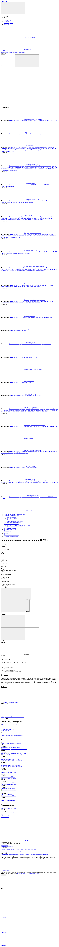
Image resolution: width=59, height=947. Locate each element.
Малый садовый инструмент (33, 482)
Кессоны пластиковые (15, 168)
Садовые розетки (10, 270)
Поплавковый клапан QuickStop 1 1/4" (11, 729)
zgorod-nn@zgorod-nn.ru (7, 846)
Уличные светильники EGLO (49, 426)
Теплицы (24, 330)
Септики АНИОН (53, 251)
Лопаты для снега (26, 481)
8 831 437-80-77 (28, 49)
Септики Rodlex (43, 251)
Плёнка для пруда (26, 267)
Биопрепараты (32, 270)
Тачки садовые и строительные (50, 482)
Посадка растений (11, 517)
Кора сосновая (25, 357)
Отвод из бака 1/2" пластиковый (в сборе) (12, 735)
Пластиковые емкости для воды (47, 166)
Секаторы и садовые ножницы (9, 482)
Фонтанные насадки (51, 267)
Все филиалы (4, 845)
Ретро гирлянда (36, 409)
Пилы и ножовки (21, 482)
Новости (14, 852)
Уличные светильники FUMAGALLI (31, 426)
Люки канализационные (36, 235)
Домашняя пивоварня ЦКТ (44, 168)
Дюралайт (24, 411)
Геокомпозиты (38, 200)
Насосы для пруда (35, 267)
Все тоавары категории (15, 120)
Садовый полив (35, 147)
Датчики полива (33, 148)
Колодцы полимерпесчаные (46, 234)
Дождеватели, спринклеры (47, 147)
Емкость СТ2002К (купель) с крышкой (11, 765)
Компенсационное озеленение (15, 521)
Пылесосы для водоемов (21, 270)
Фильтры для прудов (6, 269)
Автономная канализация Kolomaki (20, 253)
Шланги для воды (35, 150)
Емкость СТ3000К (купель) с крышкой (11, 771)
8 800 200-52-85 (5, 817)
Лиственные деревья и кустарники (31, 120)
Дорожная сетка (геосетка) (8, 202)
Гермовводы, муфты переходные (29, 219)
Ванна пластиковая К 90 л (7, 794)
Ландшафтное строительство (11, 515)
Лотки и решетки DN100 (28, 184)
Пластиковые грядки (49, 301)
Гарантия (13, 849)
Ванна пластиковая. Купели (29, 168)
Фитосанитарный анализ (10, 529)
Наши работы (7, 20)
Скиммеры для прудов (23, 269)
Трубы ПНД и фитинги (24, 218)
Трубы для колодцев (50, 218)
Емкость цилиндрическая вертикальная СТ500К (13, 753)
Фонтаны (43, 267)
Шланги (40, 219)
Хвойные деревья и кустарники (48, 120)
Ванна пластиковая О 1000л (8, 788)
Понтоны (53, 168)
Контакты (6, 24)
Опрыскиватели (49, 481)
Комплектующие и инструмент (12, 237)
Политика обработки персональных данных (12, 854)
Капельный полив (26, 147)
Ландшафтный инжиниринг (11, 524)
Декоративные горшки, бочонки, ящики (38, 451)
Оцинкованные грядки (7, 302)
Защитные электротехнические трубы (11, 219)
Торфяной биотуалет (22, 453)
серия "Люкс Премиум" (35, 395)
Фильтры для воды (25, 150)
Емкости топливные (16, 167)
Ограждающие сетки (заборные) (45, 285)
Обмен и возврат (20, 849)
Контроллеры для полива (22, 148)
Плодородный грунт (32, 317)
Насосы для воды (42, 148)
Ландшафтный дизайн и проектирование (14, 514)
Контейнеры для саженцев (38, 481)
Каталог (3, 53)
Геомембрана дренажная (48, 200)
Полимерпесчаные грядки (37, 301)
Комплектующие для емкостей (9, 170)
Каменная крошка (26, 382)
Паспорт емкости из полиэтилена (9, 702)
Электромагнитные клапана (8, 148)
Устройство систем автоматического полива (18, 525)
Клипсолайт (18, 411)
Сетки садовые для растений (29, 285)
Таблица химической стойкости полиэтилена (12, 717)
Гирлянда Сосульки (10, 411)
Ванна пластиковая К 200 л (8, 800)
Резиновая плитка (26, 344)
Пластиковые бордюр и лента (20, 302)
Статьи (18, 852)
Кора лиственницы (34, 357)
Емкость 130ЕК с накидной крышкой (10, 747)
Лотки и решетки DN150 (41, 184)
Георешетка (31, 200)
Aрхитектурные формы (10, 528)
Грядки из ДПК (26, 301)
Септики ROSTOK (6, 253)
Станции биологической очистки (30, 251)
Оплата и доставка (8, 23)
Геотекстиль (25, 200)
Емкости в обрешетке (40, 167)
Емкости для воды (10, 150)
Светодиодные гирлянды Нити (9, 410)
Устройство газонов (12, 518)
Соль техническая (26, 497)
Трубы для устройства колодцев (21, 235)
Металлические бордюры (35, 302)
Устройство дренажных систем (15, 526)
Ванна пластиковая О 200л (8, 777)
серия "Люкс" (25, 395)
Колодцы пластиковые (6, 235)
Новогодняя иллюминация (14, 522)
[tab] (29, 655)
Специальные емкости (28, 167)
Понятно (3, 875)
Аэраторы (14, 269)
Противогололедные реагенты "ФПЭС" (41, 497)
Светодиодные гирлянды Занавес (26, 410)
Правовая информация (31, 849)
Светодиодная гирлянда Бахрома (49, 409)
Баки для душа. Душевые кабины (30, 166)
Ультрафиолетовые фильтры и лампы (39, 269)
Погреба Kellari (33, 467)
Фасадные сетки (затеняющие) (9, 286)
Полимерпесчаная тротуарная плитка (41, 344)
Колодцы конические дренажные (30, 234)
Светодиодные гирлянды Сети (43, 410)
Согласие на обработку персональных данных (36, 854)
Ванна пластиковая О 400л (8, 782)
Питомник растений (29, 37)
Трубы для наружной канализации (31, 217)
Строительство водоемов (13, 519)
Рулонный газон (26, 133)
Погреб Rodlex (25, 467)
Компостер (24, 451)
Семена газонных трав (36, 133)
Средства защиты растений (45, 317)
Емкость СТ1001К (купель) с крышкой (11, 759)
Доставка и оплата (5, 849)
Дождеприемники (9, 186)
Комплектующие (10, 151)
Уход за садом (7, 531)
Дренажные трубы (12, 218)
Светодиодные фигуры (34, 411)
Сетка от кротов (29, 202)
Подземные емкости (6, 167)
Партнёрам (6, 21)
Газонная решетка (19, 202)
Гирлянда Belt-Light (27, 409)
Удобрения (24, 317)
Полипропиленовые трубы (37, 218)
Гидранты (17, 150)
